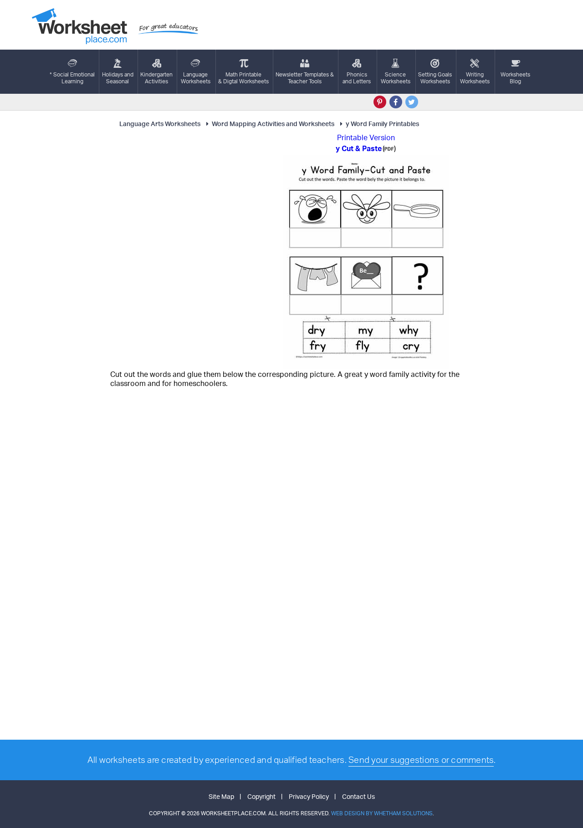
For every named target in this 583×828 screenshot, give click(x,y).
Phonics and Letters (357, 78)
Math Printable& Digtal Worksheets (243, 78)
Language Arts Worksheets (159, 123)
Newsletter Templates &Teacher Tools (305, 78)
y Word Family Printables (382, 123)
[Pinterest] (379, 102)
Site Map (221, 796)
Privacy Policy (309, 796)
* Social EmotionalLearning (72, 78)
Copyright (261, 796)
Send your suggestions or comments (421, 759)
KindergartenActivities (156, 78)
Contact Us (358, 796)
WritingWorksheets (475, 78)
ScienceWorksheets (395, 78)
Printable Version (366, 137)
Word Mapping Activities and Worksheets (273, 123)
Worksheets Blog (515, 78)
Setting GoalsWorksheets (435, 78)
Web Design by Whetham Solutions (382, 813)
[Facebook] (395, 102)
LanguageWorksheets (195, 78)
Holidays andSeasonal (117, 78)
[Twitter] (411, 102)
